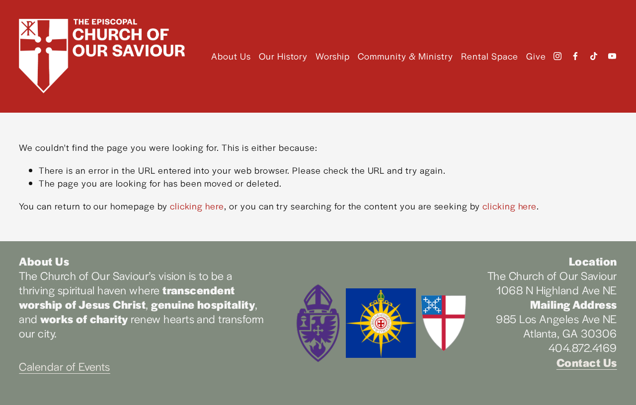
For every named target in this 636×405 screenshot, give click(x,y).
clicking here (197, 206)
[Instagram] (557, 56)
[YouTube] (612, 56)
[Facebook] (575, 56)
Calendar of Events (64, 366)
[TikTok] (594, 56)
